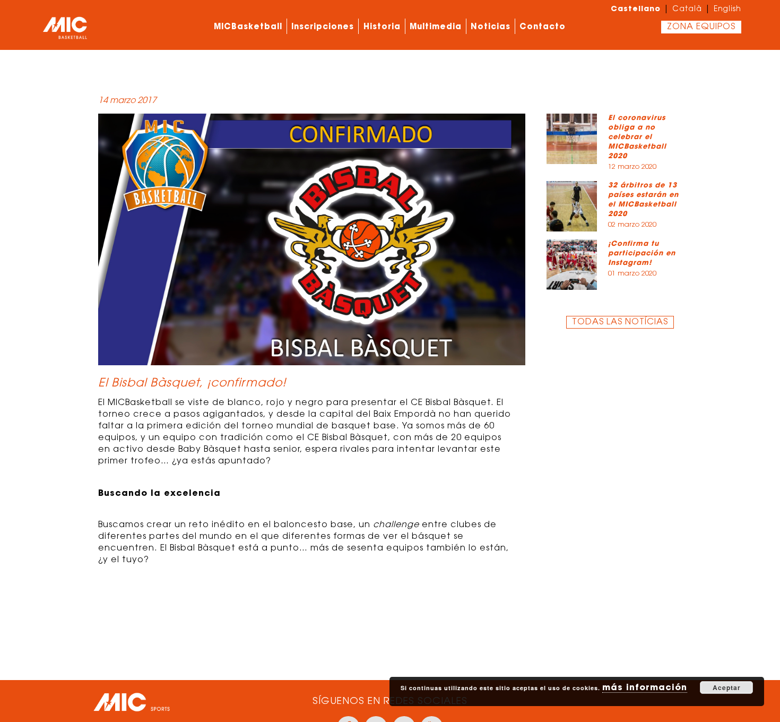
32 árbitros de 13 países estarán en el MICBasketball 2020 (643, 199)
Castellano (636, 8)
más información (644, 687)
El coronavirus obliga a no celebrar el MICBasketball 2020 (637, 136)
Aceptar (727, 687)
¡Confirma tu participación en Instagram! (641, 253)
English (727, 9)
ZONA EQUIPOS (701, 27)
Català (687, 9)
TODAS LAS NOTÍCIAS (620, 322)
